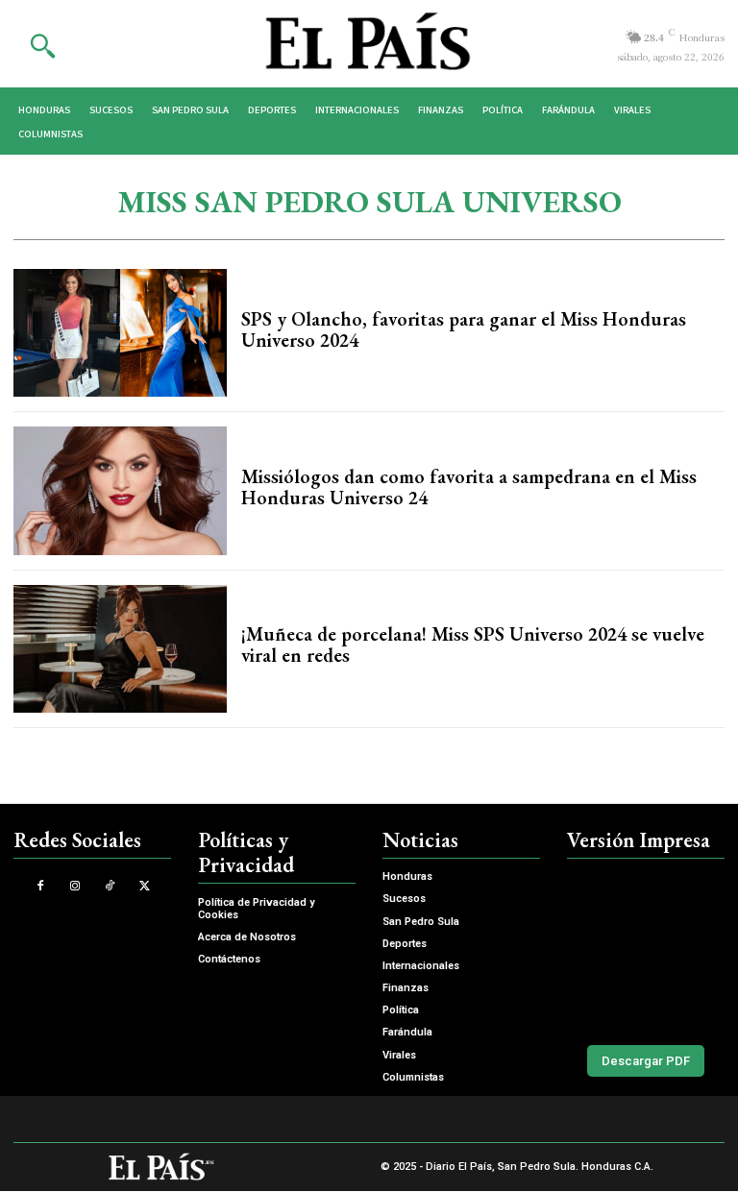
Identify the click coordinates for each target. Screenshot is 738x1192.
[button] (42, 45)
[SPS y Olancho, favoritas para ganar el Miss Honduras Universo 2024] (120, 333)
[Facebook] (40, 886)
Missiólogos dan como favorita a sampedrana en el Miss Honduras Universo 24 (469, 487)
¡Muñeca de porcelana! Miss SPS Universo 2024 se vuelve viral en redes (472, 644)
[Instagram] (74, 886)
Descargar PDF (646, 1061)
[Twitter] (145, 886)
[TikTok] (110, 886)
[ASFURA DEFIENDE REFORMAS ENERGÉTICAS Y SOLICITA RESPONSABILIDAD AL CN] (646, 947)
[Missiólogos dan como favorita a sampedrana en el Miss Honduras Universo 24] (120, 490)
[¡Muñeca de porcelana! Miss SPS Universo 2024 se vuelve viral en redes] (120, 649)
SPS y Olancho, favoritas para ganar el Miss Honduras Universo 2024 (463, 329)
